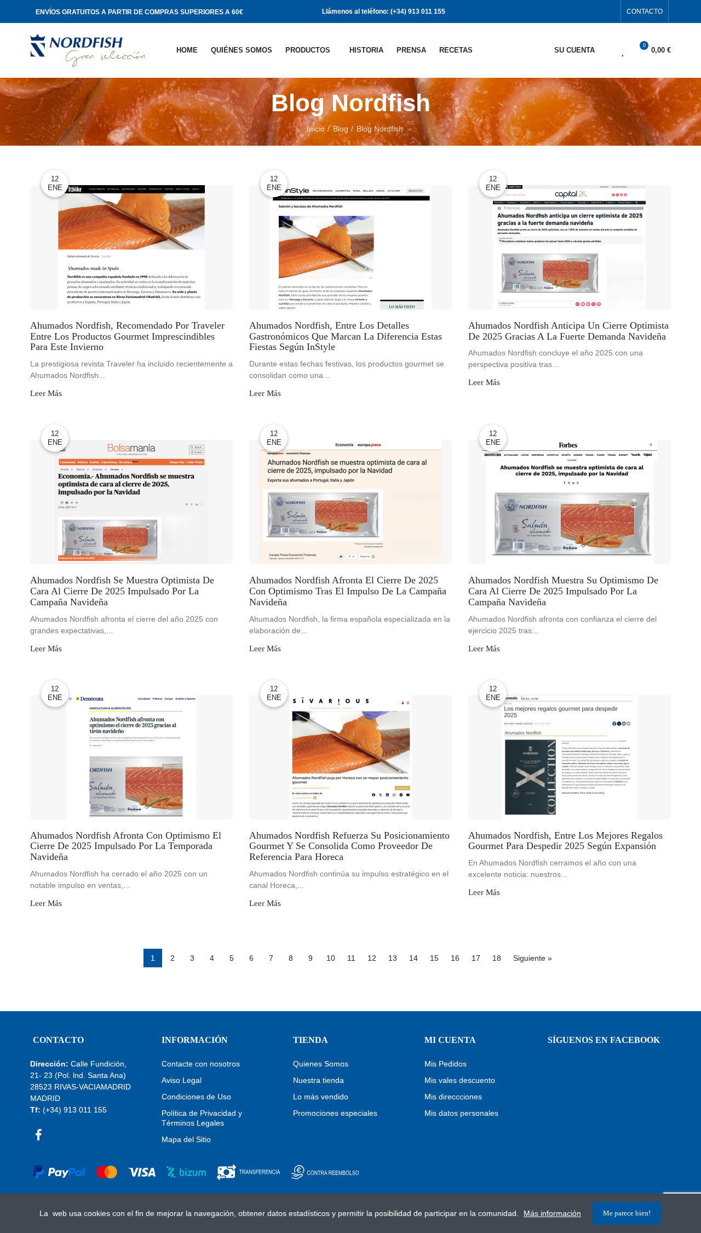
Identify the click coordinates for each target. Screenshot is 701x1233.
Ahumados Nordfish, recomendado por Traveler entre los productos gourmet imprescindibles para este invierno (127, 336)
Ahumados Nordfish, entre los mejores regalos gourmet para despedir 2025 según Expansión (565, 841)
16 (455, 958)
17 (476, 958)
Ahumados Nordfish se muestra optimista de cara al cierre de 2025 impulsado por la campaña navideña (122, 591)
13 (392, 958)
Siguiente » (532, 958)
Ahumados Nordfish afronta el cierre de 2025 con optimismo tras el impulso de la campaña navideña (347, 591)
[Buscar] (604, 50)
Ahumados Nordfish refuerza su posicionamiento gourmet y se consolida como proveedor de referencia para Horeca (349, 846)
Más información (552, 1213)
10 (330, 958)
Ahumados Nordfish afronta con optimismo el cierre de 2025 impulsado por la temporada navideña (125, 846)
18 (496, 958)
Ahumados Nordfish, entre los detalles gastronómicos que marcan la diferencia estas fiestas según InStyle (345, 336)
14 (413, 958)
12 (371, 958)
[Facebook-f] (591, 11)
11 (351, 958)
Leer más (46, 393)
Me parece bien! (627, 1213)
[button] (644, 11)
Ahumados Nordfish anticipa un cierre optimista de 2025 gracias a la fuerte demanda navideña (568, 331)
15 (434, 958)
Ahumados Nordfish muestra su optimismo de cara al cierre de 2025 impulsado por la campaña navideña (563, 591)
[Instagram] (609, 11)
